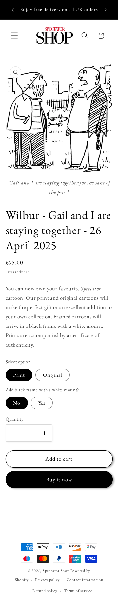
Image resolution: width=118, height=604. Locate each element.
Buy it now (59, 479)
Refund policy (44, 590)
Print (19, 375)
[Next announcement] (105, 9)
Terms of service (78, 590)
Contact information (85, 579)
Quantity (15, 419)
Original (52, 375)
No (16, 402)
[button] (14, 35)
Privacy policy (47, 579)
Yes (41, 402)
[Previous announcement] (13, 9)
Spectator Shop (56, 570)
